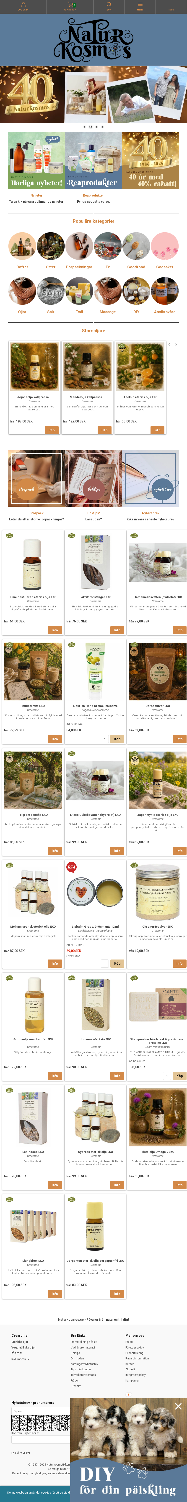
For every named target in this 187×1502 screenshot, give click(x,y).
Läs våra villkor (20, 1453)
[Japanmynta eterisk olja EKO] (134, 753)
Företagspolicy (134, 1347)
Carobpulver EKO (157, 706)
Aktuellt (130, 1369)
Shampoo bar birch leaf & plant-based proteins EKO (157, 1041)
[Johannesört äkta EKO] (71, 978)
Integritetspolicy (135, 1375)
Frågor (75, 1380)
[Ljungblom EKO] (9, 1199)
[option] (34, 387)
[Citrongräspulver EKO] (134, 865)
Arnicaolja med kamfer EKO (33, 1039)
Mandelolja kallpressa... (87, 397)
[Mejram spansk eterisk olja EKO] (9, 865)
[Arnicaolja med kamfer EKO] (9, 978)
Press (129, 1341)
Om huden (77, 1358)
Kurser (129, 1364)
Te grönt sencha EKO (33, 814)
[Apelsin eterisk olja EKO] (121, 345)
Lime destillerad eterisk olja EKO (33, 597)
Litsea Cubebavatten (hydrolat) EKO (95, 814)
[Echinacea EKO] (9, 1090)
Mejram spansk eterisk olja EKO (33, 926)
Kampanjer (132, 1380)
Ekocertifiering (134, 1353)
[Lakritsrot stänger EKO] (71, 535)
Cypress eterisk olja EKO (95, 1152)
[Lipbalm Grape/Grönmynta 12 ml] (71, 867)
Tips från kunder (81, 1369)
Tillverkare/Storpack (83, 1375)
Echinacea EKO (33, 1152)
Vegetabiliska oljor (23, 1347)
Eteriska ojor (19, 1341)
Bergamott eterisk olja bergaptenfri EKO (95, 1260)
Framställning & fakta (84, 1341)
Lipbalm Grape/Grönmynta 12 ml (95, 926)
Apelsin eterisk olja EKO (140, 397)
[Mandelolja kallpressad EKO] (68, 345)
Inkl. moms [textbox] (18, 1359)
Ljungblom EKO (33, 1260)
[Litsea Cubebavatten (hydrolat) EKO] (71, 753)
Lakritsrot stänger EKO (95, 597)
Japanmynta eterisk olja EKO (157, 814)
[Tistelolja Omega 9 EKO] (134, 1090)
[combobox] (20, 1359)
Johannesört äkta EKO (95, 1039)
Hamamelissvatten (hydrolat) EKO (158, 597)
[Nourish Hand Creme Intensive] (71, 644)
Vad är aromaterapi (83, 1347)
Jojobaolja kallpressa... (34, 397)
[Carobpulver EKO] (134, 644)
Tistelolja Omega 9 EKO (157, 1152)
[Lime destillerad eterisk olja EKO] (9, 535)
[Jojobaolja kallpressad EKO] (15, 345)
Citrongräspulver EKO (157, 926)
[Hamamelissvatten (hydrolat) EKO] (134, 535)
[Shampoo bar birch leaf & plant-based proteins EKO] (134, 978)
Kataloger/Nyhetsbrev (84, 1364)
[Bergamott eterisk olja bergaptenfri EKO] (71, 1199)
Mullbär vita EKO (33, 706)
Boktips (75, 1353)
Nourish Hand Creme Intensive (95, 706)
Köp (117, 739)
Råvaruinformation (137, 1358)
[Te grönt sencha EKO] (9, 753)
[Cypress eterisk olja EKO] (71, 1090)
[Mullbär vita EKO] (9, 644)
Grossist (76, 1386)
